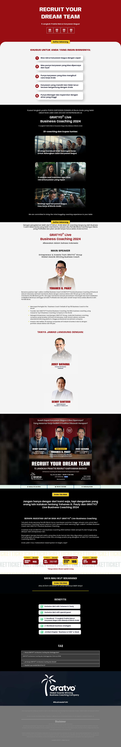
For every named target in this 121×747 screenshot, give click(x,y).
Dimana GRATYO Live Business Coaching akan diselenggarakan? (42, 652)
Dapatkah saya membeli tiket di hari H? (35, 665)
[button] (60, 652)
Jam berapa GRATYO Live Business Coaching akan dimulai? (40, 662)
